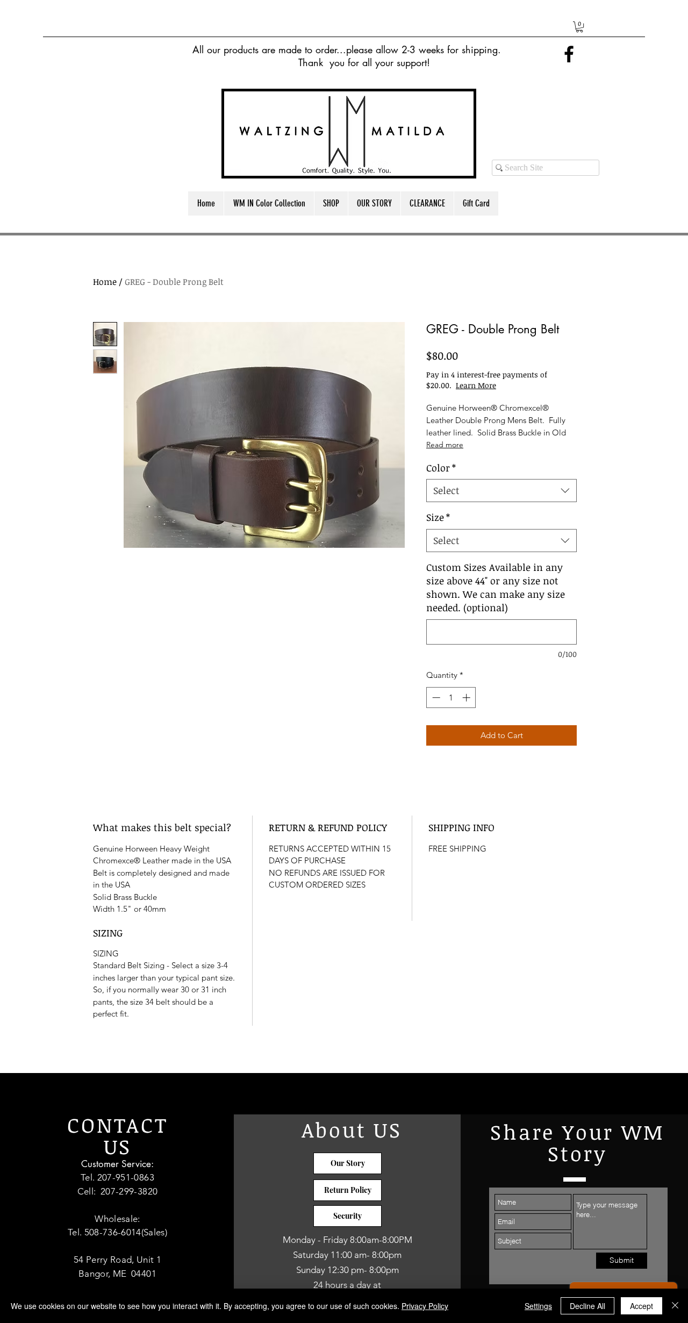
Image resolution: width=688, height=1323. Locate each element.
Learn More (476, 385)
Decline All (587, 1305)
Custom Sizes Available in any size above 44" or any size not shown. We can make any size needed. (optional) (495, 587)
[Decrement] (435, 697)
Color (441, 467)
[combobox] (501, 490)
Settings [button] (538, 1305)
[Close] (675, 1305)
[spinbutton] (451, 697)
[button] (579, 27)
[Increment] (467, 697)
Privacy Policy (425, 1305)
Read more (444, 444)
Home (105, 282)
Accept (641, 1305)
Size (438, 517)
